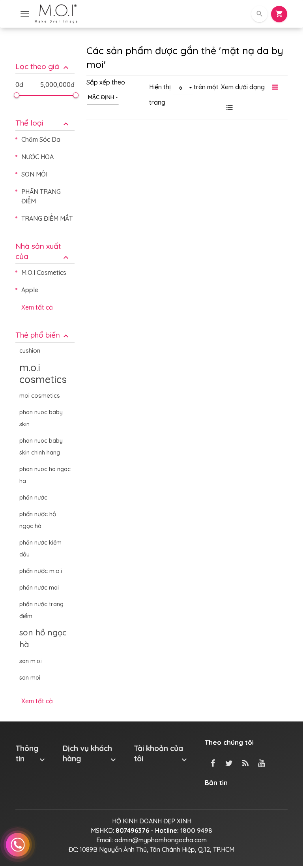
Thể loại (43, 123)
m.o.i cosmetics (43, 373)
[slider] (16, 95)
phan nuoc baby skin (41, 418)
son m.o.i (31, 661)
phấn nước (33, 497)
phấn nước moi (39, 587)
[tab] (45, 60)
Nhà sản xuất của (43, 251)
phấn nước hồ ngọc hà (37, 520)
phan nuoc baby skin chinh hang (41, 446)
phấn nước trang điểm (41, 610)
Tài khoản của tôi (161, 754)
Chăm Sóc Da (40, 139)
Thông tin (31, 754)
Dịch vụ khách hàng (90, 754)
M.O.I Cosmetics (43, 272)
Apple (29, 290)
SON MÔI (34, 174)
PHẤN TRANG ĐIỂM (41, 196)
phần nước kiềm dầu (40, 548)
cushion (29, 350)
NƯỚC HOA (37, 157)
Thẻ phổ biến (43, 335)
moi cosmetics (39, 395)
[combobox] (103, 97)
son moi (29, 677)
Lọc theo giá (43, 66)
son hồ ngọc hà (43, 638)
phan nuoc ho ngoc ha (45, 475)
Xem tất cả (37, 307)
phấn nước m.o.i (40, 571)
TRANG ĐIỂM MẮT (47, 218)
